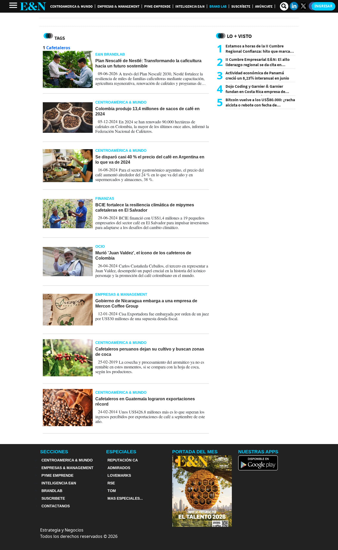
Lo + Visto (239, 36)
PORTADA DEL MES (195, 451)
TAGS (59, 38)
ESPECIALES (121, 451)
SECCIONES (54, 451)
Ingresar (323, 6)
